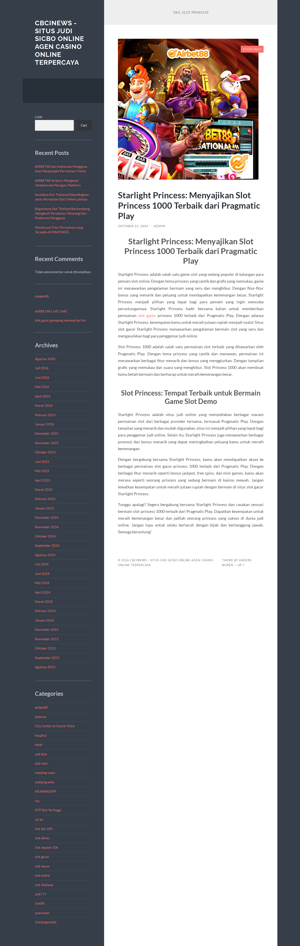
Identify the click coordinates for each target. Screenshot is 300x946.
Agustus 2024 (45, 555)
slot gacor (42, 857)
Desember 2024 (46, 517)
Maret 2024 (44, 602)
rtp (37, 801)
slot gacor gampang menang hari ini (60, 320)
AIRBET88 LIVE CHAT (51, 311)
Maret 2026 (44, 405)
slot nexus (42, 866)
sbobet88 (42, 296)
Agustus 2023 (45, 667)
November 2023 (47, 639)
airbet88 (41, 707)
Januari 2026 (44, 424)
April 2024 (43, 592)
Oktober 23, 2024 (133, 226)
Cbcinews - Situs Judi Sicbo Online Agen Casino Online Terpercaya (59, 42)
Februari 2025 (45, 499)
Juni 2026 (42, 377)
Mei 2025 (42, 471)
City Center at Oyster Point (55, 726)
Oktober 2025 (45, 452)
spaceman (42, 913)
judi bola (41, 754)
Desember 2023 (46, 629)
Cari (39, 117)
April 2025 (43, 480)
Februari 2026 (45, 415)
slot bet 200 (43, 829)
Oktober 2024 (45, 536)
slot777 (40, 894)
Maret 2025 (44, 489)
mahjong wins (44, 782)
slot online (42, 875)
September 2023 (47, 658)
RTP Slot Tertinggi (48, 810)
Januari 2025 (44, 508)
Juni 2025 (42, 462)
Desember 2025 (46, 433)
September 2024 (47, 545)
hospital (41, 735)
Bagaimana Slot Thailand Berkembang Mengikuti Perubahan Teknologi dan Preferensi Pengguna (62, 213)
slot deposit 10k (46, 847)
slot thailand (44, 885)
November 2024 (47, 527)
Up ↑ (241, 565)
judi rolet (41, 763)
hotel (38, 745)
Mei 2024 (42, 583)
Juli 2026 (42, 368)
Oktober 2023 (45, 648)
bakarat (40, 717)
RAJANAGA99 (45, 791)
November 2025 (47, 443)
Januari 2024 (44, 620)
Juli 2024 (42, 564)
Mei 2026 (42, 387)
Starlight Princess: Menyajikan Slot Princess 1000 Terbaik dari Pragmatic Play (189, 205)
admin (159, 226)
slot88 (39, 903)
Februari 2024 (45, 611)
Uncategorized (45, 922)
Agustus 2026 (45, 359)
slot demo (42, 838)
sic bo (39, 819)
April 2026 (43, 396)
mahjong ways (45, 773)
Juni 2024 (42, 574)
